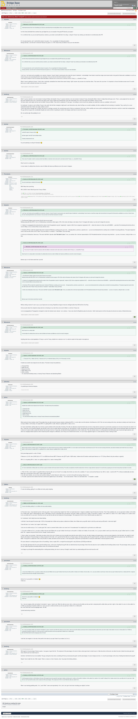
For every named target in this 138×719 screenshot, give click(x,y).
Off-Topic (15, 10)
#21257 (134, 588)
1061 (16, 13)
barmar (6, 124)
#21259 (134, 646)
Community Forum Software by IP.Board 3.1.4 (127, 716)
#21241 (134, 19)
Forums (3, 8)
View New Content (130, 10)
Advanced (137, 8)
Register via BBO (118, 5)
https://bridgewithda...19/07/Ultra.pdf (43, 193)
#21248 (134, 267)
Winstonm (7, 50)
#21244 (134, 124)
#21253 (134, 439)
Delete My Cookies (16, 716)
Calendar (14, 8)
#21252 (134, 397)
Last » (35, 13)
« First (10, 13)
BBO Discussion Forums (6, 10)
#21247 (134, 205)
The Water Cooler (22, 10)
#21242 (134, 50)
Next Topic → (133, 696)
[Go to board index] (11, 3)
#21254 (134, 484)
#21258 (134, 621)
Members (9, 8)
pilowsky (6, 381)
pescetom (7, 560)
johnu (5, 397)
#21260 (134, 670)
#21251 (134, 381)
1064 (26, 13)
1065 (29, 13)
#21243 (134, 94)
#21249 (134, 322)
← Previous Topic (119, 696)
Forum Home (9, 716)
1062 (19, 13)
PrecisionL (7, 174)
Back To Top (4, 716)
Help (134, 5)
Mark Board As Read (25, 716)
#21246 (134, 174)
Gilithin (6, 484)
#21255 (134, 498)
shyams (6, 19)
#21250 (134, 350)
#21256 (134, 560)
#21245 (134, 150)
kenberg (6, 94)
